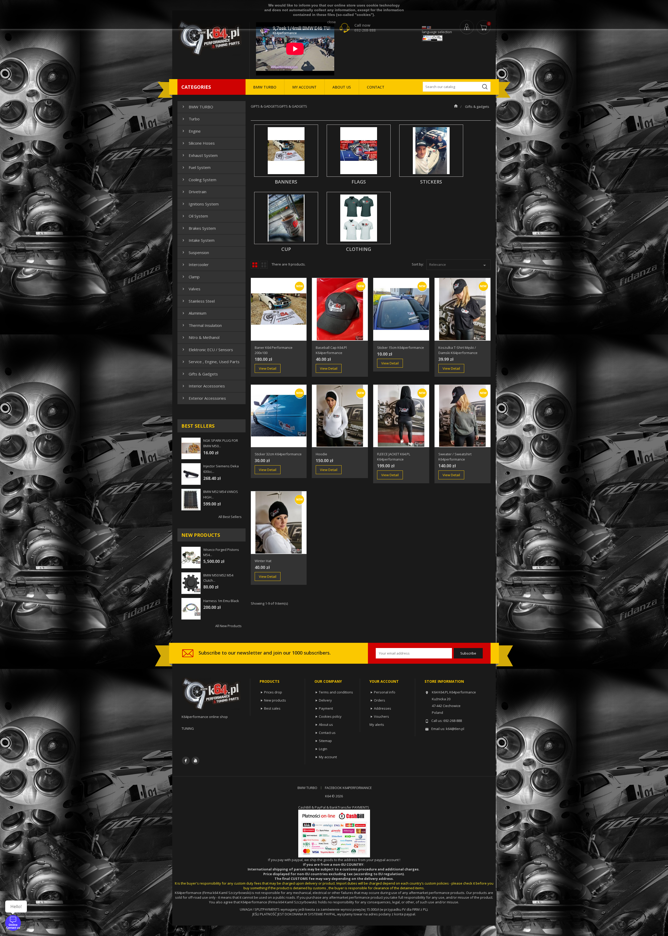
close (331, 22)
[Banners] (286, 151)
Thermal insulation (201, 325)
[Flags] (359, 151)
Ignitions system (200, 204)
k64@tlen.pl (455, 728)
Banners (286, 182)
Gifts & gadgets (199, 373)
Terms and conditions (336, 692)
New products (275, 700)
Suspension (195, 252)
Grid (254, 264)
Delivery (325, 700)
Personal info (384, 692)
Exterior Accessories (203, 398)
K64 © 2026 (334, 796)
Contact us (327, 732)
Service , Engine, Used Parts (210, 361)
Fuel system (196, 167)
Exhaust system (199, 155)
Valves (190, 288)
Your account (384, 681)
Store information (444, 681)
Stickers (431, 182)
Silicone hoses (198, 143)
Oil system (194, 216)
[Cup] (286, 218)
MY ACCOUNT (304, 87)
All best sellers (230, 516)
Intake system (197, 240)
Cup (286, 249)
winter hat (263, 560)
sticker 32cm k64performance (278, 454)
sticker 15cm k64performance (400, 347)
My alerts (376, 724)
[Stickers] (431, 151)
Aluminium (193, 313)
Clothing (358, 249)
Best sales (272, 708)
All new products (228, 625)
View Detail (267, 368)
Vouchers (381, 716)
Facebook (186, 760)
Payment (326, 708)
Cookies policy (330, 716)
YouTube (195, 760)
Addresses (382, 708)
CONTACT (375, 87)
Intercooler (195, 264)
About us (326, 724)
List (263, 264)
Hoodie (321, 454)
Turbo (190, 118)
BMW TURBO (264, 87)
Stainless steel (198, 301)
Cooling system (198, 179)
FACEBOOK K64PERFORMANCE (348, 787)
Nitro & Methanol (200, 337)
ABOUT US (341, 87)
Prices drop (273, 692)
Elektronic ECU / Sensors (207, 349)
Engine (191, 131)
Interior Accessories (203, 385)
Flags (358, 182)
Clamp (190, 276)
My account (328, 757)
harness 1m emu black (221, 600)
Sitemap (325, 740)
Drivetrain (193, 191)
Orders (379, 700)
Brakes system (198, 228)
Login (323, 748)
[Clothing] (359, 218)
